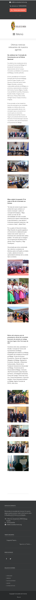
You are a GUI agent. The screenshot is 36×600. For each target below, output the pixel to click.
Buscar (19, 597)
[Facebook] (16, 15)
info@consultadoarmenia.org (19, 2)
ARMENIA (8, 578)
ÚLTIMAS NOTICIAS (10, 585)
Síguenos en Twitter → (25, 544)
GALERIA (8, 583)
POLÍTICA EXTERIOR (10, 580)
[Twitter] (20, 15)
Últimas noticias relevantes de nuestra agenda (18, 47)
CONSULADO (9, 575)
